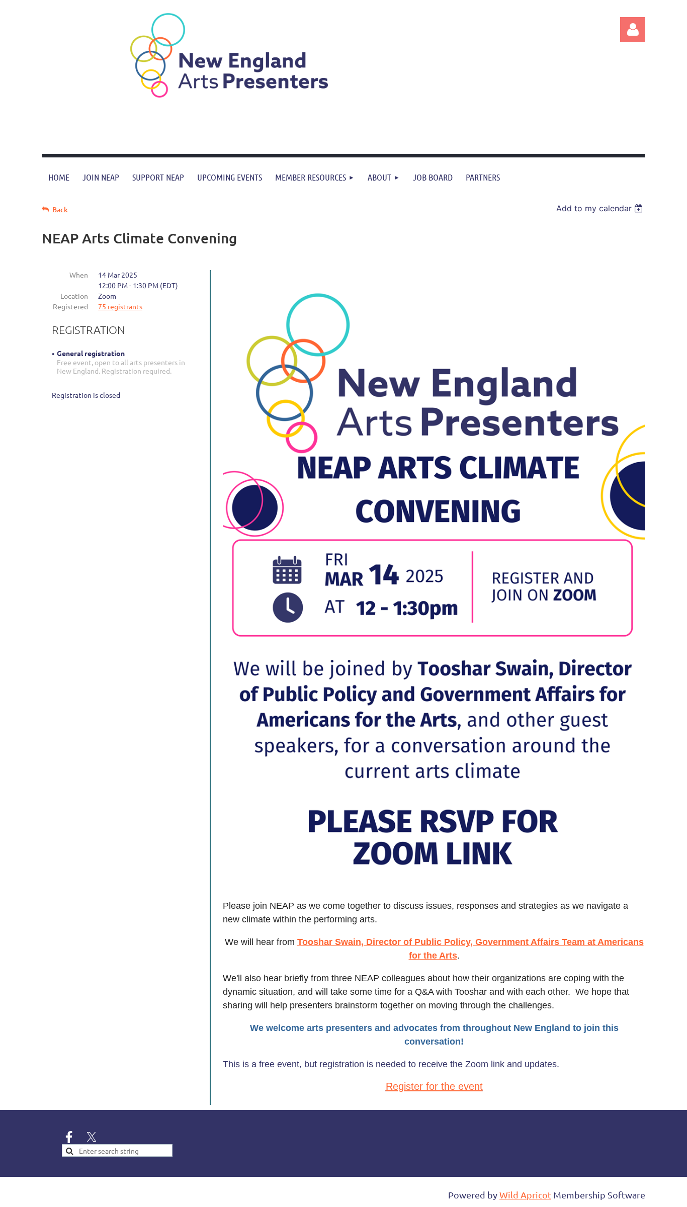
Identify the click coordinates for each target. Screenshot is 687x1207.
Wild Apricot (525, 1194)
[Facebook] (69, 1137)
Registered (70, 306)
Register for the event (434, 1086)
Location (74, 295)
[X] (91, 1137)
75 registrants (120, 306)
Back (60, 209)
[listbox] (600, 208)
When (78, 274)
